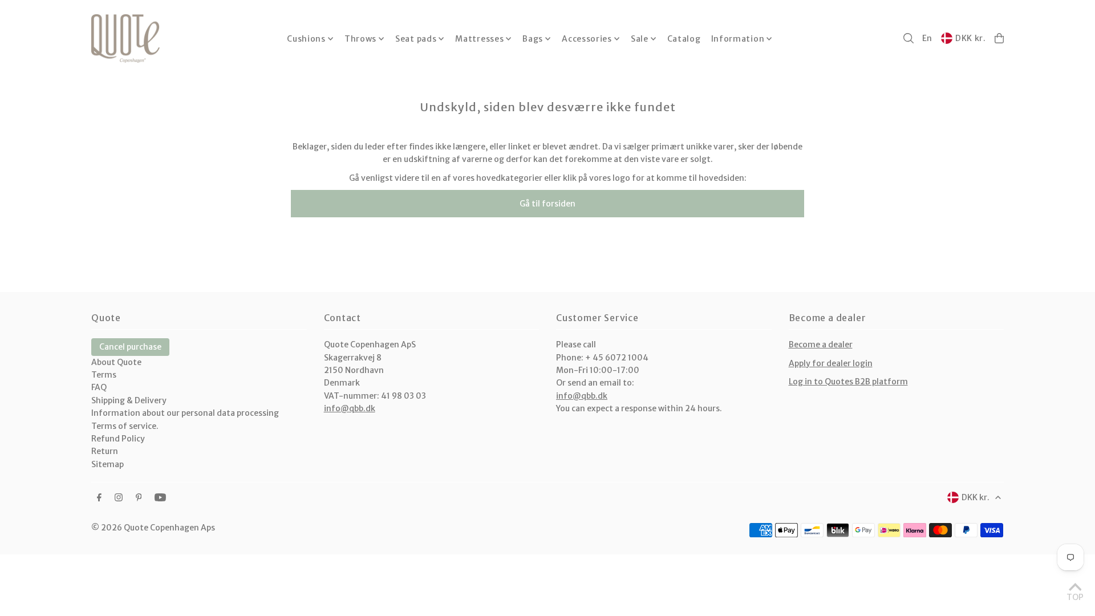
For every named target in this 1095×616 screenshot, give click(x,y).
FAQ (99, 387)
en (927, 38)
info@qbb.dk (349, 408)
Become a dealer (821, 344)
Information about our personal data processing (185, 413)
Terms (103, 375)
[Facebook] (99, 497)
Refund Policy (118, 438)
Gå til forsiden (547, 203)
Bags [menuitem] (532, 39)
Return (104, 451)
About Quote (116, 362)
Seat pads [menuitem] (415, 39)
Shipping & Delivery (129, 400)
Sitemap (107, 464)
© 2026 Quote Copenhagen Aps (153, 527)
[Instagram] (119, 497)
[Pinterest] (139, 497)
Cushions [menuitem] (306, 39)
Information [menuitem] (738, 39)
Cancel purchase (130, 347)
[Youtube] (160, 497)
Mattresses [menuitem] (479, 39)
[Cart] (999, 38)
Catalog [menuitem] (684, 39)
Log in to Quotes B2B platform (848, 381)
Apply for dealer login (831, 363)
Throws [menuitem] (360, 39)
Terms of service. (125, 426)
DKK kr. (970, 38)
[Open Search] (908, 38)
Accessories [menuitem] (587, 39)
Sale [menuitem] (639, 39)
